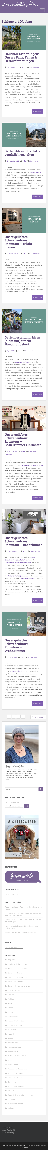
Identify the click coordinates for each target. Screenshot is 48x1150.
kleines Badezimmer (27, 578)
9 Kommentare (32, 657)
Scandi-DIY (12, 1082)
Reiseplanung (13, 1064)
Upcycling (11, 1099)
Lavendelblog (7, 1145)
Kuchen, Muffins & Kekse (17, 1056)
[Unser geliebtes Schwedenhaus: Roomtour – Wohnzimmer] (24, 624)
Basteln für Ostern (15, 973)
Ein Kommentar (34, 67)
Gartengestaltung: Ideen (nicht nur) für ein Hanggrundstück (22, 340)
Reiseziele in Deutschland (17, 1069)
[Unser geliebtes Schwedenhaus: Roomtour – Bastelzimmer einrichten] (24, 418)
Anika (23, 67)
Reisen (10, 1060)
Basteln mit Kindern (15, 982)
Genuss (11, 1012)
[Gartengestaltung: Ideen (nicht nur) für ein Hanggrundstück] (24, 321)
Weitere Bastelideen (15, 1104)
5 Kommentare (30, 351)
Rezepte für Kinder (15, 1078)
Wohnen (11, 1108)
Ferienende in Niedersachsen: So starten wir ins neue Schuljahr (23, 921)
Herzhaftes (12, 1030)
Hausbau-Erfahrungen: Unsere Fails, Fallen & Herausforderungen (22, 57)
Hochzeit (11, 1034)
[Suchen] (41, 789)
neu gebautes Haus (22, 362)
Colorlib (37, 1145)
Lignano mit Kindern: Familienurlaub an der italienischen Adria (21, 927)
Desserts (11, 995)
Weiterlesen (37, 111)
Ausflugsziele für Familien (17, 964)
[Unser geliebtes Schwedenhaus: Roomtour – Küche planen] (24, 220)
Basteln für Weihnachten (17, 977)
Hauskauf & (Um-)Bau (16, 1021)
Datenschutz (23, 1145)
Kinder (10, 1038)
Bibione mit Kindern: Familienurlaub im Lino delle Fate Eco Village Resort (23, 914)
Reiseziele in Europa (15, 1073)
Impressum (15, 1145)
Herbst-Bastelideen (15, 1025)
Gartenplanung (35, 172)
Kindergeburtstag (14, 1047)
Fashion (11, 999)
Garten (10, 1008)
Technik (11, 1091)
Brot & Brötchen (14, 990)
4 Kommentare (35, 254)
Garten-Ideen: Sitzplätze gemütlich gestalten (23, 153)
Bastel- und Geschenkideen (18, 968)
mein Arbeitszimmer (22, 560)
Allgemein (11, 960)
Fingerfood (12, 1003)
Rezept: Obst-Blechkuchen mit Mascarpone (21, 932)
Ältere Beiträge (38, 717)
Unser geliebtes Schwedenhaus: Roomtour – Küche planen (19, 242)
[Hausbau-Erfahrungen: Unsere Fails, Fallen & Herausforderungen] (24, 38)
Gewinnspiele (13, 1016)
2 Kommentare (35, 551)
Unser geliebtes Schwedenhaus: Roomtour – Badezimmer (23, 541)
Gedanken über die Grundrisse (32, 465)
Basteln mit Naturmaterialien (19, 986)
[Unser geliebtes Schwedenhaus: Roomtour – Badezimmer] (24, 521)
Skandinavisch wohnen (16, 1086)
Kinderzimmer (13, 1051)
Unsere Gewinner (11, 894)
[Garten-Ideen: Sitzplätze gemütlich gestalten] (24, 135)
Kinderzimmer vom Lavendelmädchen (18, 562)
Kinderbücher (13, 1043)
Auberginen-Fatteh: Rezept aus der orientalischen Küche (23, 908)
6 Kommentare (34, 161)
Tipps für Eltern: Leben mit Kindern (21, 1095)
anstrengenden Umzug (17, 671)
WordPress (25, 1148)
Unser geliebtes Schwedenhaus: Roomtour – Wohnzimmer (16, 645)
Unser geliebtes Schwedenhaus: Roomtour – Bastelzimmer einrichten (23, 439)
